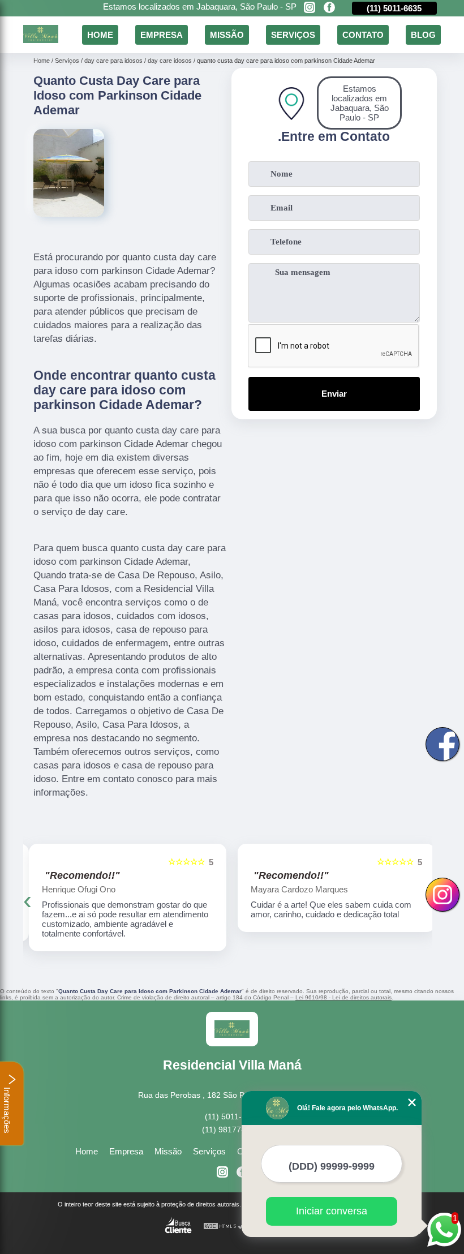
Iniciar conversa (331, 1211)
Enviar (334, 393)
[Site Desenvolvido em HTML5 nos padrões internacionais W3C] (224, 1226)
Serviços (293, 35)
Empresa (161, 35)
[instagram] (309, 8)
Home (100, 35)
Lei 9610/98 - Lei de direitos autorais (343, 997)
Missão (227, 35)
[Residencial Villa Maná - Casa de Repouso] (40, 40)
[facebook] (329, 8)
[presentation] (27, 900)
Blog (423, 35)
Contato (363, 35)
